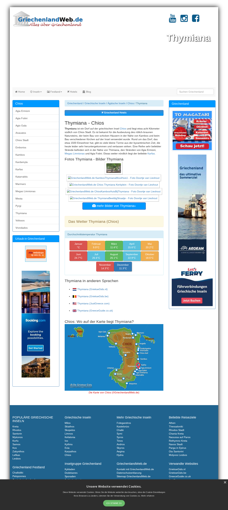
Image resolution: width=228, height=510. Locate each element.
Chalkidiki (17, 472)
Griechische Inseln (95, 103)
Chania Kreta (176, 433)
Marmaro (20, 184)
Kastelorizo (123, 426)
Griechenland (74, 103)
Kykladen (70, 469)
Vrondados (21, 227)
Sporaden (70, 476)
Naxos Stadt (176, 444)
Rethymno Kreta (178, 440)
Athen (172, 422)
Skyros (120, 447)
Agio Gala (21, 125)
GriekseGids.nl (177, 469)
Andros (121, 444)
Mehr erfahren (147, 496)
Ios (66, 440)
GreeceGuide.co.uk (180, 476)
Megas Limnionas (75, 153)
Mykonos (17, 437)
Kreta (15, 426)
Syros (120, 437)
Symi (119, 433)
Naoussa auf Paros (179, 437)
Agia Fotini (21, 118)
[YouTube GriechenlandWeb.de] (172, 20)
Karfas (151, 153)
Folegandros (124, 422)
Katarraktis (21, 176)
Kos (14, 447)
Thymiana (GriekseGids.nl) (92, 289)
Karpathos (70, 451)
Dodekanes (71, 472)
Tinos (120, 440)
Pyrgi (18, 205)
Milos (68, 422)
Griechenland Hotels (114, 112)
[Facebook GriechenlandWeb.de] (195, 20)
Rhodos (16, 430)
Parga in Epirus (177, 447)
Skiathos (69, 426)
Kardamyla (21, 162)
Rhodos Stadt (176, 430)
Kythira (68, 444)
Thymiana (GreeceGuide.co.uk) (95, 310)
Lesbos (16, 458)
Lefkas (16, 455)
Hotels (73, 91)
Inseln (36, 91)
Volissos (20, 220)
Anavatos (20, 132)
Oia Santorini (176, 451)
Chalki (120, 430)
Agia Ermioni (22, 111)
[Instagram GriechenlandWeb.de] (184, 20)
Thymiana (21, 213)
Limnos (69, 433)
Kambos (20, 154)
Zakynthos (18, 451)
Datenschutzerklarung (129, 472)
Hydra (120, 455)
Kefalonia (70, 437)
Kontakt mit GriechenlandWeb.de (135, 469)
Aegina (121, 451)
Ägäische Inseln (116, 103)
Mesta (18, 198)
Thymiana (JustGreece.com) (93, 303)
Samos (16, 444)
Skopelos (70, 430)
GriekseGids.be (177, 472)
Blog (88, 91)
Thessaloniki (176, 426)
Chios (131, 103)
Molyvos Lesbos (178, 455)
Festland (55, 91)
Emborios (20, 147)
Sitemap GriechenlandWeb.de (134, 476)
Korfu (15, 440)
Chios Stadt (21, 140)
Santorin (17, 433)
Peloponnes (19, 476)
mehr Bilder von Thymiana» (116, 206)
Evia (67, 447)
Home (21, 91)
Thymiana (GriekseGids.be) (92, 296)
